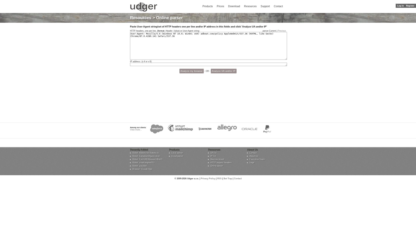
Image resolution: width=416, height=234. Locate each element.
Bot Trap (228, 178)
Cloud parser (177, 156)
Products (207, 6)
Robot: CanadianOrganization (146, 156)
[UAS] (143, 11)
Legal (251, 162)
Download (234, 6)
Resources (250, 6)
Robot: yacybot (139, 166)
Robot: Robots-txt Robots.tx (145, 153)
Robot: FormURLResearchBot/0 (147, 159)
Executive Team (257, 159)
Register (410, 6)
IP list (213, 156)
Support (265, 6)
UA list (213, 153)
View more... (136, 129)
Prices (220, 6)
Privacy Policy (208, 178)
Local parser (177, 153)
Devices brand (217, 159)
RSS (219, 178)
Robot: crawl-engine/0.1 (143, 162)
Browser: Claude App (142, 169)
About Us (253, 156)
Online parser (216, 166)
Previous (282, 31)
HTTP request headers (221, 162)
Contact (278, 6)
